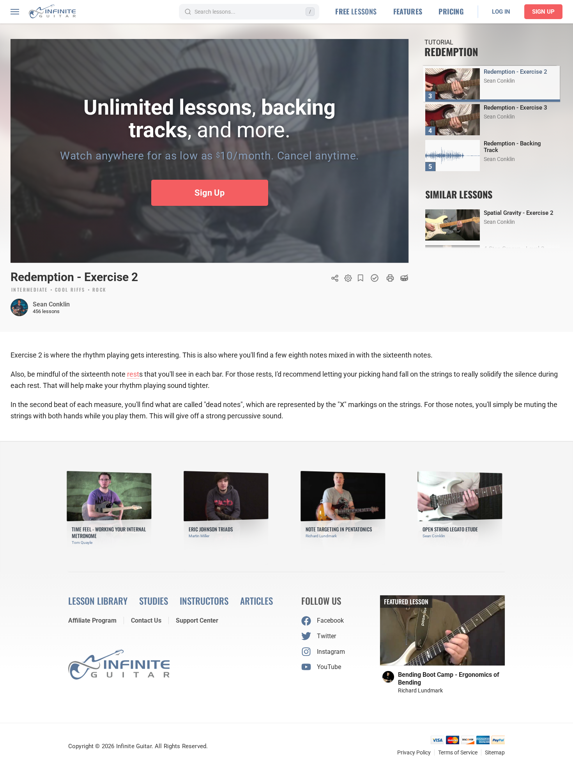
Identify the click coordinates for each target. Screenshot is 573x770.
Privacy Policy (414, 752)
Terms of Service (458, 752)
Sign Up (543, 11)
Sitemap (495, 752)
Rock (99, 290)
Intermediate (29, 290)
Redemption (451, 51)
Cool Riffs (70, 290)
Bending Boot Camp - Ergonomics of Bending (448, 678)
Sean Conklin (51, 304)
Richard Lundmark (420, 690)
